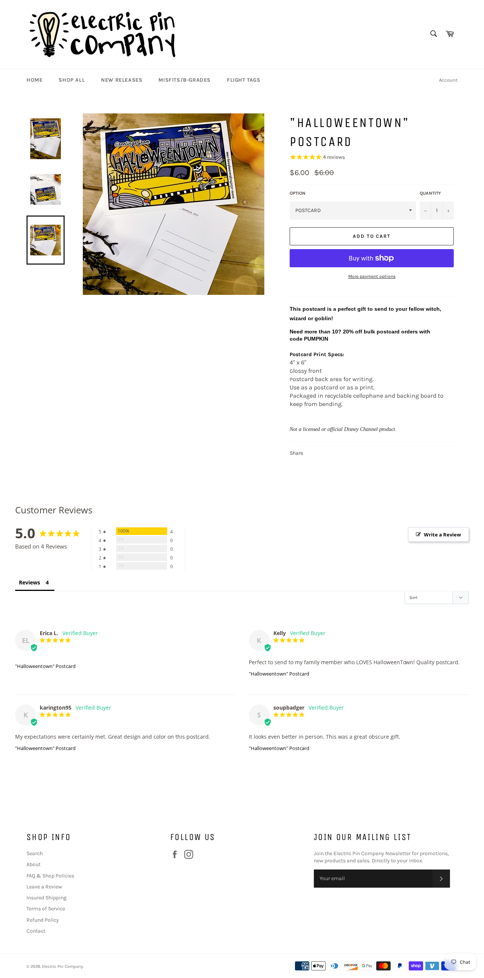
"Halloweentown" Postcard (45, 666)
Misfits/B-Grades (184, 80)
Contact (35, 931)
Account (448, 80)
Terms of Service (45, 908)
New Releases (121, 80)
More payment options (372, 276)
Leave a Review (44, 886)
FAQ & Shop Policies (50, 876)
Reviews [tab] (29, 582)
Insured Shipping (46, 897)
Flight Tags (244, 80)
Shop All (72, 80)
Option (298, 193)
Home (34, 80)
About (33, 864)
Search (34, 853)
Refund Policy (42, 920)
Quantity (430, 193)
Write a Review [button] (442, 534)
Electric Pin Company (62, 966)
